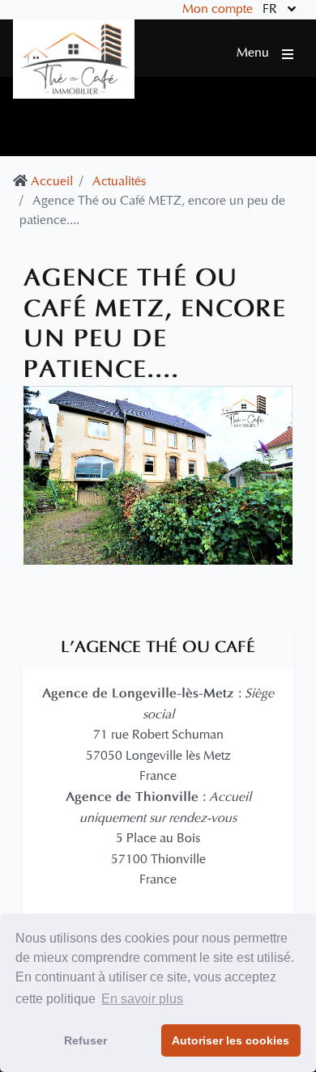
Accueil (52, 182)
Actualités (119, 182)
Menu (259, 53)
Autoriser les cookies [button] (230, 1040)
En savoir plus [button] (142, 999)
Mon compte (217, 9)
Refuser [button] (85, 1040)
